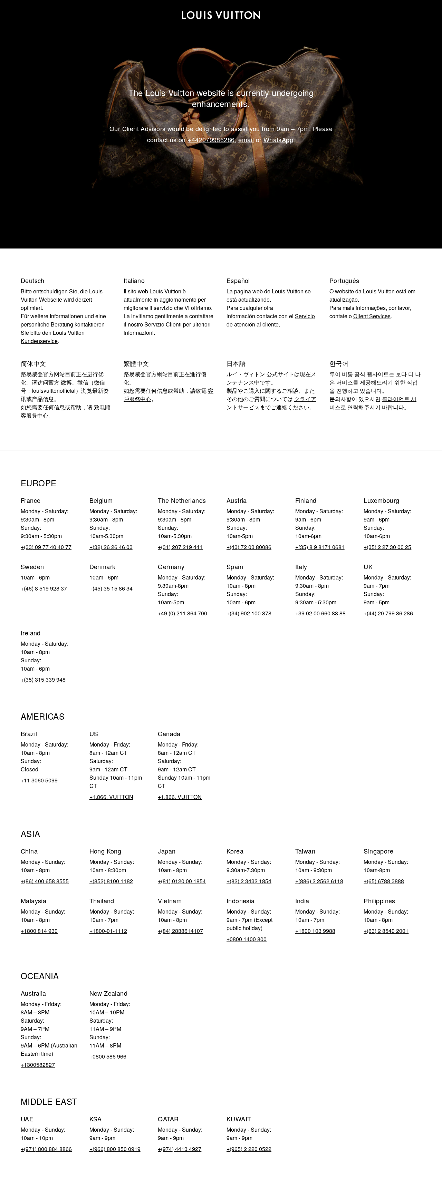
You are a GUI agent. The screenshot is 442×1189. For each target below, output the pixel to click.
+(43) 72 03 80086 (249, 547)
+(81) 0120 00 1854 (182, 881)
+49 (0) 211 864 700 (182, 613)
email (246, 139)
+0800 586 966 (107, 1056)
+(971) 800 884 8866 (46, 1149)
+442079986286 (211, 139)
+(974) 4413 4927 (179, 1149)
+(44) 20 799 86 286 (388, 613)
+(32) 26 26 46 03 (111, 547)
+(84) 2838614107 (180, 931)
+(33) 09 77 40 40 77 (46, 547)
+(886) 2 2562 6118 (319, 881)
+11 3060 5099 (39, 780)
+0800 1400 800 (247, 939)
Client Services (372, 316)
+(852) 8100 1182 (111, 881)
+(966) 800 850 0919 (115, 1149)
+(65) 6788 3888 (384, 881)
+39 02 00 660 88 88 (320, 613)
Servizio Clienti (163, 324)
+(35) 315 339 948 (43, 679)
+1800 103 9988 (315, 931)
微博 (66, 382)
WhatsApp (278, 139)
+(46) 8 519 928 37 (44, 588)
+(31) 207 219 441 (180, 547)
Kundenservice (39, 341)
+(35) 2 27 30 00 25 (387, 547)
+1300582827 (38, 1065)
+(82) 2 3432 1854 (249, 881)
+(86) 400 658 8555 (45, 881)
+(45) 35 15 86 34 (111, 588)
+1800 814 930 (39, 931)
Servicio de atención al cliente (271, 320)
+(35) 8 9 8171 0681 (320, 547)
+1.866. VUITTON (111, 797)
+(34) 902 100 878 (249, 613)
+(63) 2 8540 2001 (386, 931)
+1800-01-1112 (108, 931)
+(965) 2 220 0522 (249, 1149)
